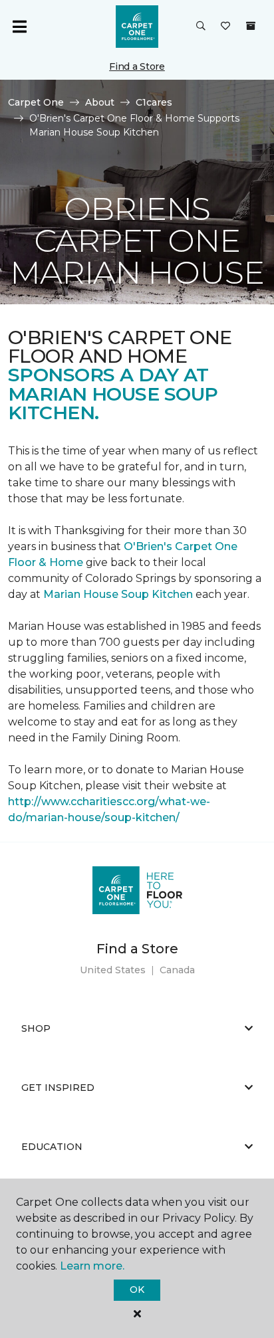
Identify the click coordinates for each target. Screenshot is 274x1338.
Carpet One (36, 102)
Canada (177, 970)
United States (113, 970)
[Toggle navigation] (19, 26)
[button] (200, 26)
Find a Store (137, 66)
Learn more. (92, 1266)
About (99, 102)
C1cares (154, 102)
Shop (36, 1028)
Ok (137, 1289)
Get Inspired (57, 1088)
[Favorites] (225, 26)
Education (51, 1147)
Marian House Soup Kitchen (118, 594)
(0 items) (250, 26)
